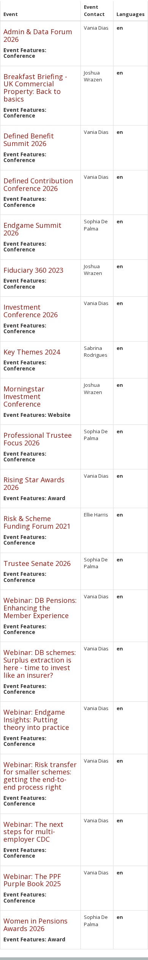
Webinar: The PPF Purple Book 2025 (32, 880)
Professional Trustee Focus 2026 (37, 439)
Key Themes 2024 (31, 351)
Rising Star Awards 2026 (34, 483)
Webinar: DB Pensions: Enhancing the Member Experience (40, 608)
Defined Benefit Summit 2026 (28, 139)
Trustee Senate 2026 (37, 563)
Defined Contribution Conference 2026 (38, 184)
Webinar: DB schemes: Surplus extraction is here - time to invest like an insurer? (39, 663)
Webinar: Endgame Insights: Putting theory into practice (36, 719)
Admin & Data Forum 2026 (37, 35)
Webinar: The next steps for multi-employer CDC (33, 832)
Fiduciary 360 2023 (33, 270)
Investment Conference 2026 (30, 310)
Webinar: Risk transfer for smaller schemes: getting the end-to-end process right (40, 776)
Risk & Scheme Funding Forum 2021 (37, 522)
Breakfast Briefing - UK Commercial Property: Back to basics (35, 87)
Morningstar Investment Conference (23, 396)
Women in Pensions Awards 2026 (35, 924)
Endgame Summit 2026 (32, 229)
